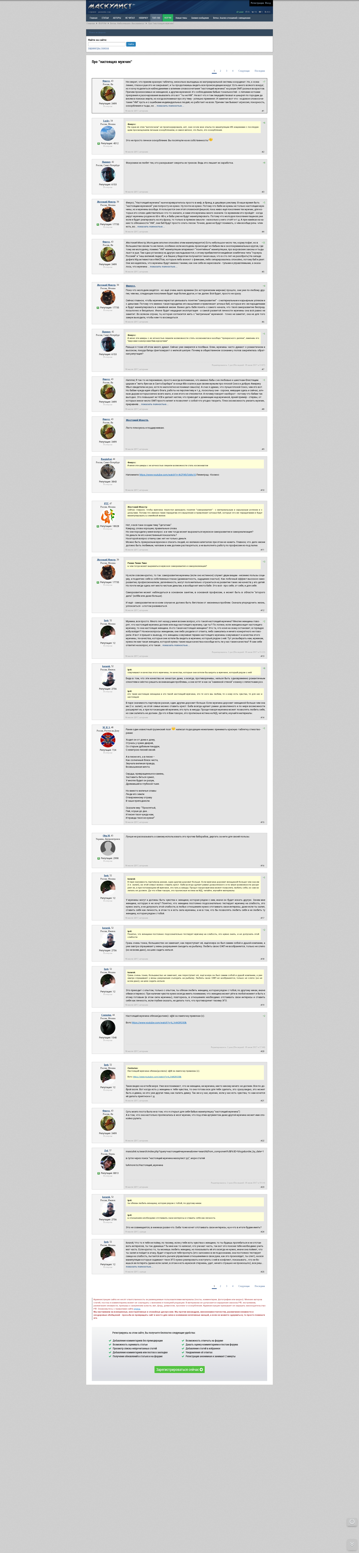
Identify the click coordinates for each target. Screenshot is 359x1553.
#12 (262, 610)
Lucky (106, 120)
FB (248, 12)
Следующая (244, 71)
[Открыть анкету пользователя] (107, 100)
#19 (262, 1005)
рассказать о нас (104, 12)
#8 (263, 409)
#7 (263, 369)
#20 (262, 1051)
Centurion (106, 1015)
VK (255, 12)
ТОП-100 (156, 17)
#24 (262, 1232)
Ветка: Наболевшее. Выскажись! (127, 23)
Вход (268, 2)
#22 (262, 1141)
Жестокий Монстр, (137, 420)
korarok (106, 666)
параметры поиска (98, 48)
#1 (263, 111)
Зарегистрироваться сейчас (178, 1369)
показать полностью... (170, 105)
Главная (91, 23)
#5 (263, 272)
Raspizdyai (106, 459)
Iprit (106, 620)
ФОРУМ (167, 17)
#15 (262, 822)
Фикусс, (131, 285)
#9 (263, 449)
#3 (263, 192)
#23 (262, 1187)
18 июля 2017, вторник (136, 111)
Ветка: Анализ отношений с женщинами (231, 17)
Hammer (106, 162)
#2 (263, 152)
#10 (262, 490)
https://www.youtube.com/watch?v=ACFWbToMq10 (167, 474)
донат (241, 12)
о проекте (92, 12)
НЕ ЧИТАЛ (130, 17)
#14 (262, 717)
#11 (262, 550)
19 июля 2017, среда (135, 1232)
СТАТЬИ (105, 17)
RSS (268, 12)
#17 (262, 918)
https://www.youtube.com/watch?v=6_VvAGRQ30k (159, 1022)
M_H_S (106, 727)
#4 (263, 232)
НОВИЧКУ (143, 17)
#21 (262, 1101)
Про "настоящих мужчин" (161, 23)
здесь (137, 1309)
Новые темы (181, 17)
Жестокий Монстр (106, 201)
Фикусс (106, 81)
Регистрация (257, 2)
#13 (262, 656)
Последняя (260, 71)
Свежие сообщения (200, 17)
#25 (262, 1272)
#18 (262, 959)
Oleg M (106, 835)
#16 (262, 865)
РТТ (106, 503)
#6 (263, 322)
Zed (106, 1150)
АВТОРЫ (117, 17)
